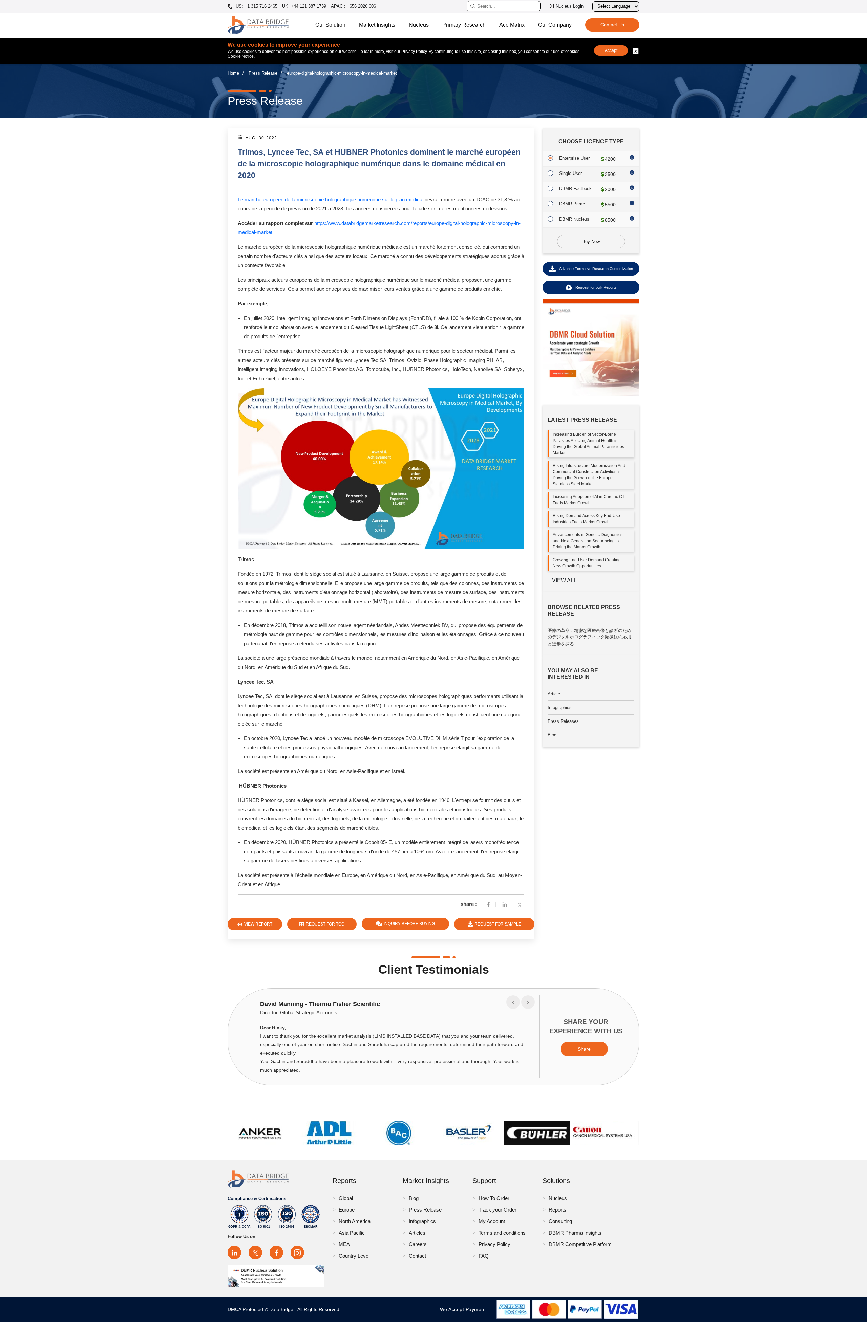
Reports (557, 1210)
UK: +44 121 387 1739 (304, 6)
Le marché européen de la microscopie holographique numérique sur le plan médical (330, 199)
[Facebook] (488, 904)
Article (554, 693)
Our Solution (330, 25)
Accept (611, 50)
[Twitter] (520, 904)
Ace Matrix (512, 25)
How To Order (494, 1198)
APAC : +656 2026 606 (353, 6)
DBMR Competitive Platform (580, 1244)
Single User (570, 173)
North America (355, 1221)
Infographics (560, 707)
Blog (552, 734)
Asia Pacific (352, 1233)
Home (233, 73)
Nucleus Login (570, 6)
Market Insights (377, 25)
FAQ (484, 1256)
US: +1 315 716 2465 (255, 6)
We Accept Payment (464, 1309)
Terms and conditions (502, 1233)
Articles (417, 1233)
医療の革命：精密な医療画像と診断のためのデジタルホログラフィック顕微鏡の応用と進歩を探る (589, 637)
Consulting (560, 1221)
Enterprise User (574, 158)
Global (346, 1198)
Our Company (555, 25)
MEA (344, 1244)
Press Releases (563, 721)
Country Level (354, 1256)
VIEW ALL (564, 580)
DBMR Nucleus (574, 219)
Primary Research (464, 25)
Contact (417, 1256)
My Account (492, 1221)
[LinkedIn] (234, 1252)
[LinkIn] (504, 904)
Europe (347, 1210)
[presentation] (513, 1002)
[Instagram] (297, 1252)
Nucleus (419, 25)
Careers (418, 1244)
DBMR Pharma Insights (575, 1233)
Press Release (263, 73)
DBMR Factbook (575, 188)
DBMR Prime (572, 203)
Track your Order (497, 1210)
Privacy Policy (494, 1244)
